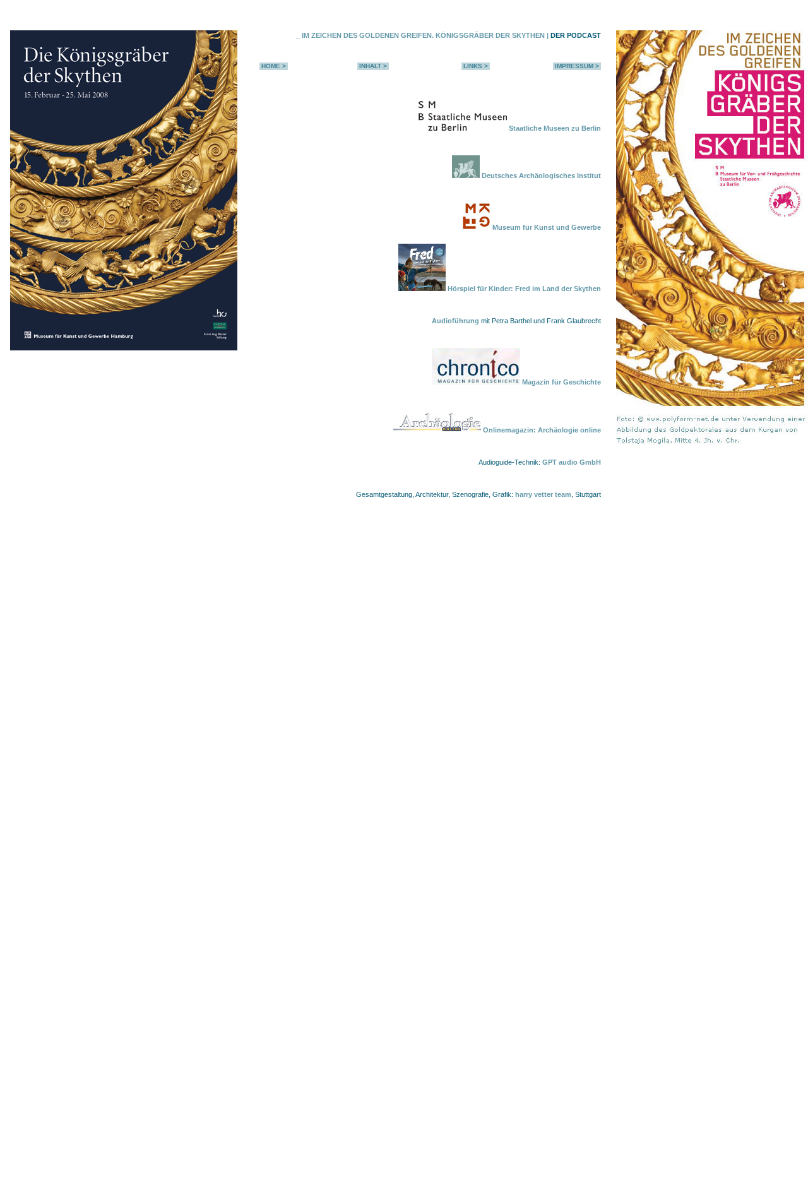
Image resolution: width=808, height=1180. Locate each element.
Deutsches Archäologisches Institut (540, 175)
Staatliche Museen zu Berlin (555, 128)
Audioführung (455, 321)
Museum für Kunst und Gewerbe (545, 227)
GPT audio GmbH (571, 462)
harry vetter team (543, 494)
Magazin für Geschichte (560, 382)
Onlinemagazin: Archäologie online (541, 430)
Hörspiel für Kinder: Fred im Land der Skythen (523, 288)
